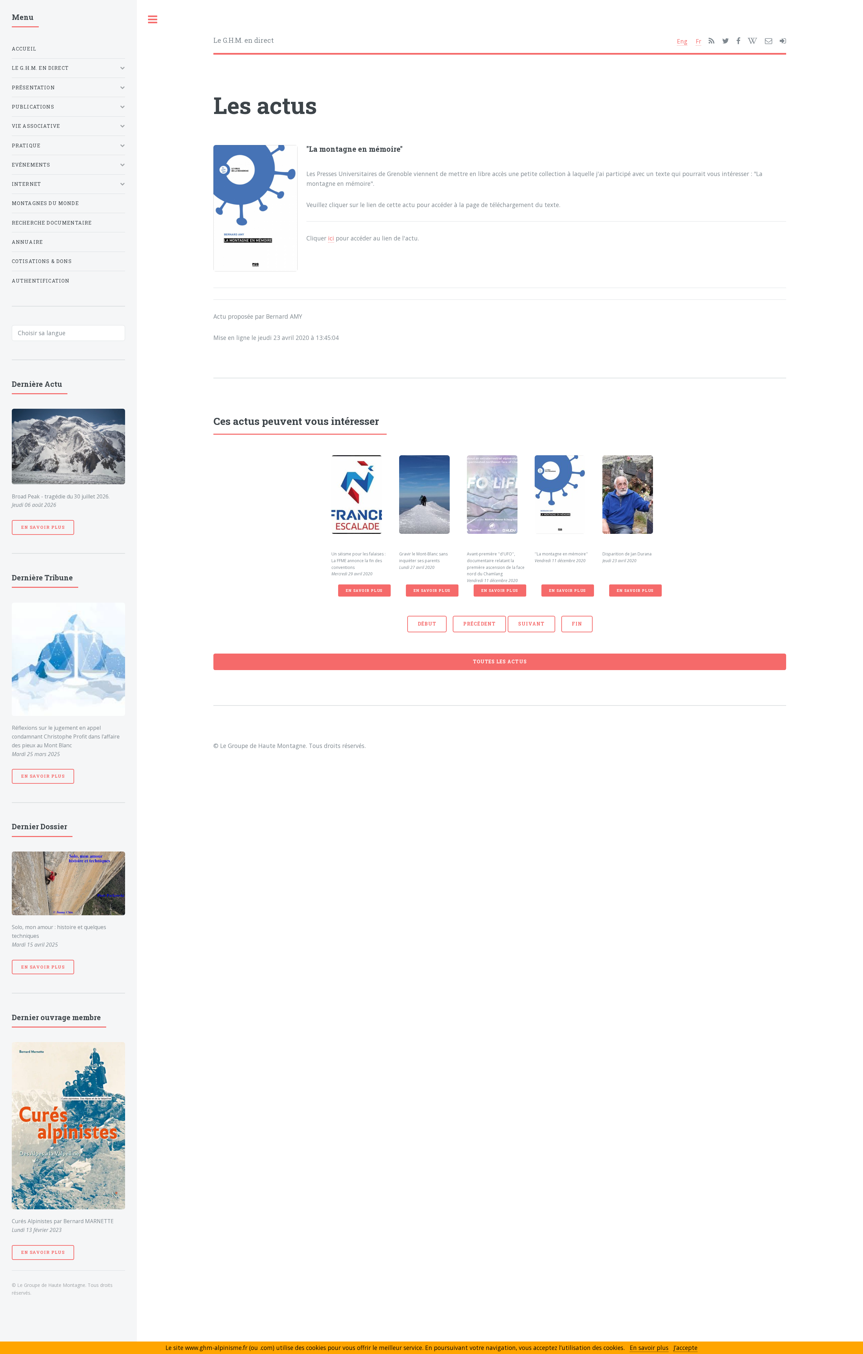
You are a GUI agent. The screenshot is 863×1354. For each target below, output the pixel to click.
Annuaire (27, 242)
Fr (698, 41)
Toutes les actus (500, 661)
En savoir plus (364, 590)
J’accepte (685, 1348)
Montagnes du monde (45, 203)
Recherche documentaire (52, 223)
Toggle (153, 19)
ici (331, 238)
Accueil (24, 49)
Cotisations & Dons (42, 261)
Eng (682, 41)
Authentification (41, 281)
